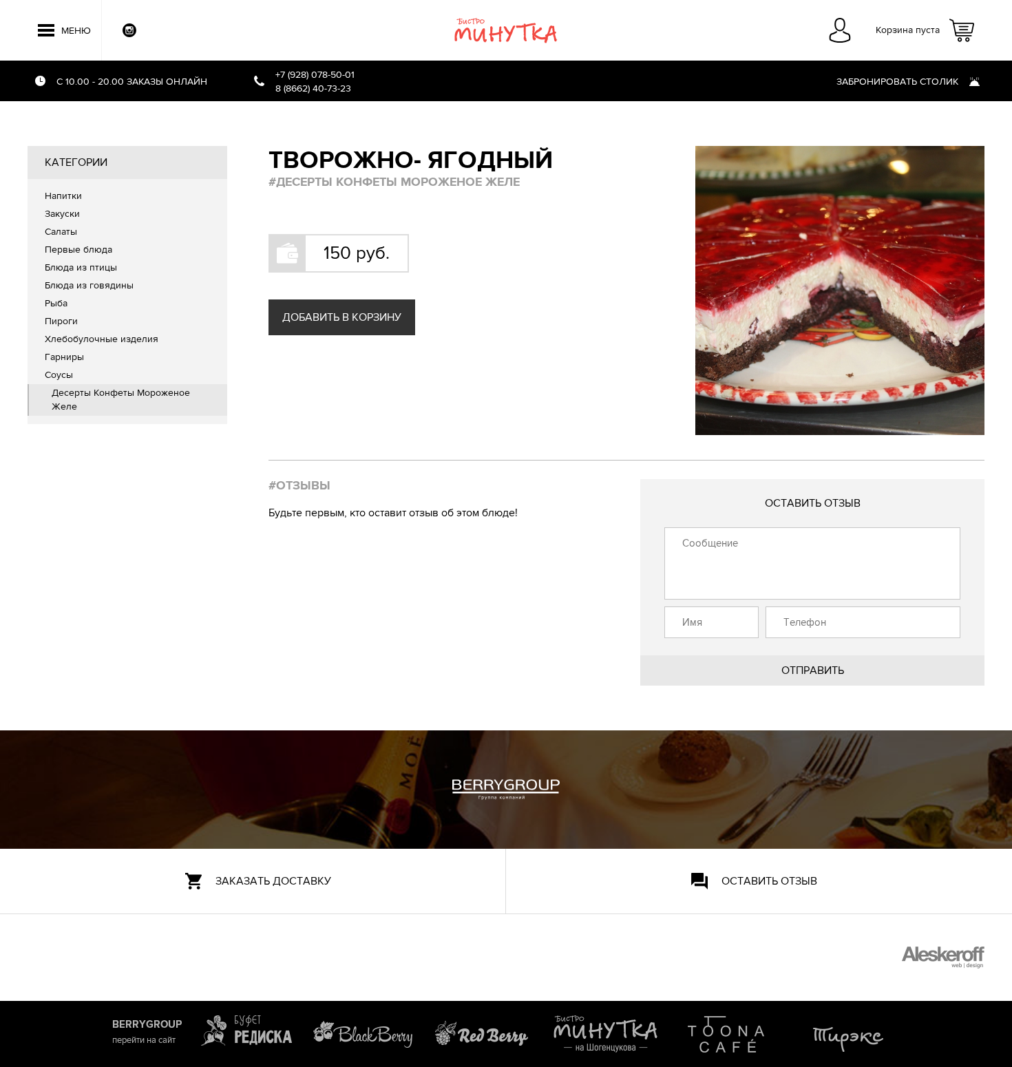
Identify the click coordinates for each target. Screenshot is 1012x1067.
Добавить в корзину (341, 317)
